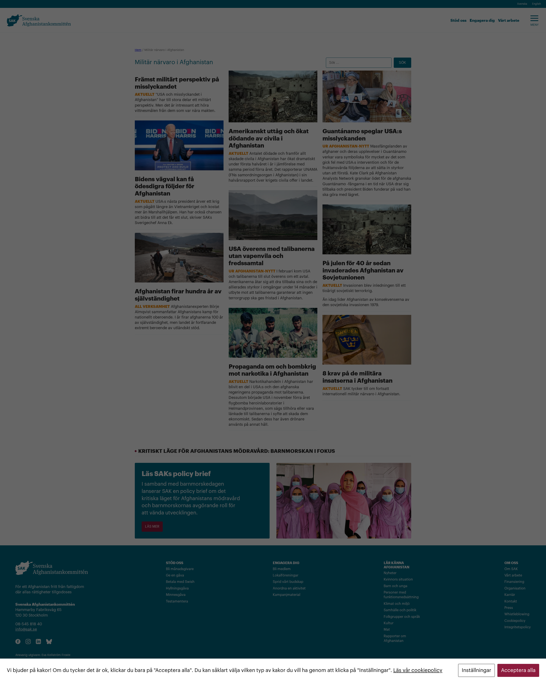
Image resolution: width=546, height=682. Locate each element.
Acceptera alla (518, 670)
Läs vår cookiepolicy (417, 670)
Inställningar (476, 670)
